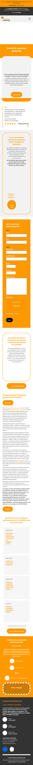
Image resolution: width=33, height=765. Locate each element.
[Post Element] (17, 540)
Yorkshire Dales (14, 713)
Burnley (10, 714)
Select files (17, 305)
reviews (19, 12)
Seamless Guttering (19, 10)
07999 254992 (20, 5)
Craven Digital (21, 761)
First (7, 232)
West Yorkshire (22, 1)
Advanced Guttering (9, 10)
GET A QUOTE (12, 5)
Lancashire (8, 1)
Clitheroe (20, 713)
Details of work (10, 277)
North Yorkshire (14, 1)
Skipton (5, 713)
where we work (16, 3)
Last (7, 239)
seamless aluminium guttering (17, 409)
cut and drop (13, 739)
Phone (8, 263)
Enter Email (9, 249)
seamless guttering (20, 460)
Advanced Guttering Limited (14, 408)
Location (8, 270)
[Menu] (29, 18)
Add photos (9, 297)
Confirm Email (10, 256)
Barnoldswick (12, 761)
